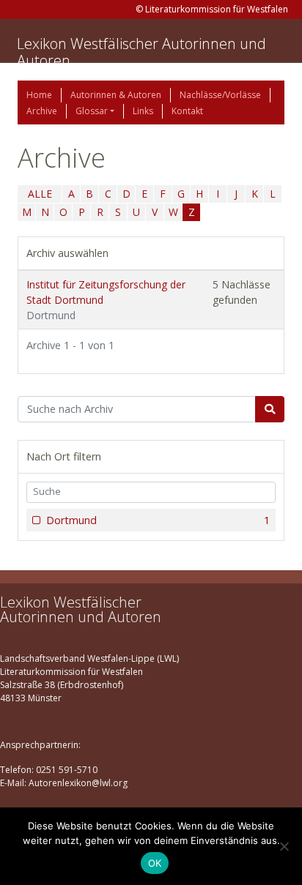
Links (143, 111)
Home (39, 95)
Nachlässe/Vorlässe (220, 95)
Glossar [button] (92, 111)
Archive (41, 111)
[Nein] (283, 846)
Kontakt (187, 111)
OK (155, 863)
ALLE (40, 194)
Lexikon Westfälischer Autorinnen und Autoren (141, 52)
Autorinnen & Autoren (115, 95)
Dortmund (158, 520)
